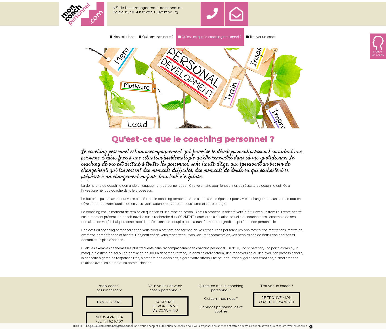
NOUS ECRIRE (109, 302)
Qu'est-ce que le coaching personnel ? (211, 37)
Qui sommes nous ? (157, 37)
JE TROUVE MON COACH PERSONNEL (277, 299)
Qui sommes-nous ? (221, 298)
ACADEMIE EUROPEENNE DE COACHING (165, 306)
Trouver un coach (263, 37)
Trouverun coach (378, 53)
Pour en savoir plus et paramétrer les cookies (279, 326)
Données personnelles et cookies (221, 309)
